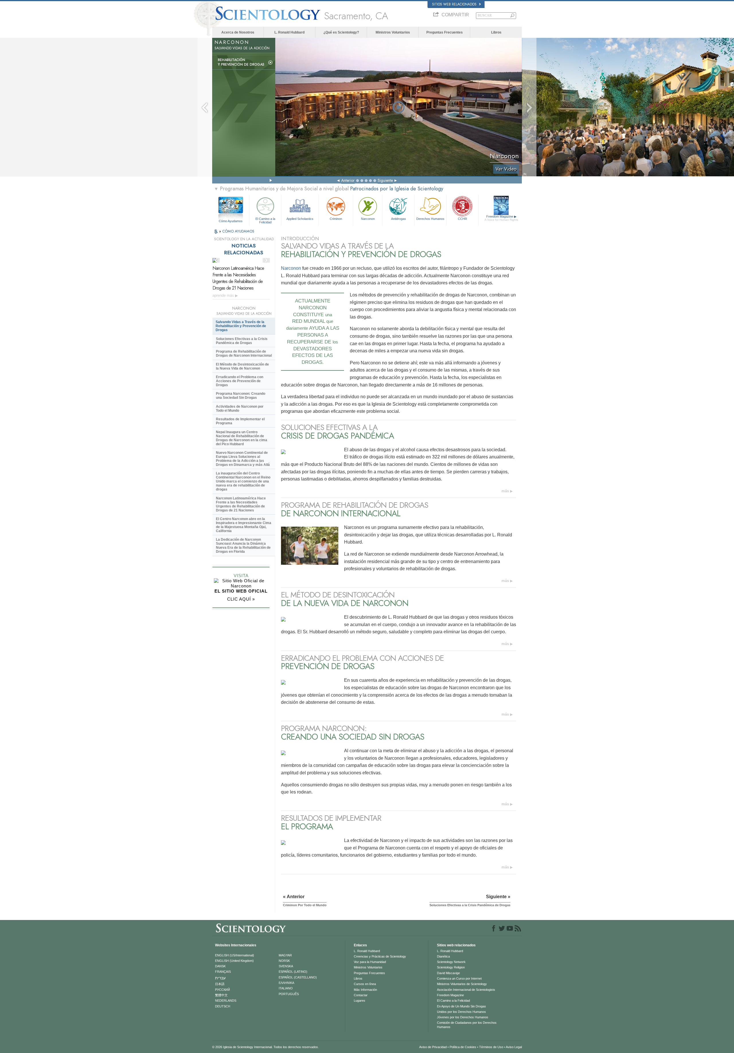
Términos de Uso (491, 1047)
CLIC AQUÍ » (241, 599)
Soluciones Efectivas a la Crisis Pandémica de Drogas (242, 341)
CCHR (462, 218)
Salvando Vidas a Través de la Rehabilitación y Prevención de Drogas (241, 326)
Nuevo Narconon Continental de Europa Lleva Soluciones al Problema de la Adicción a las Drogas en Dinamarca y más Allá (243, 459)
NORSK (284, 960)
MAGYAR (285, 955)
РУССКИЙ (222, 989)
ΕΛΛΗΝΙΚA (286, 982)
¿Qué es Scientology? (341, 32)
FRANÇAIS (223, 971)
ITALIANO (286, 988)
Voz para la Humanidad (370, 962)
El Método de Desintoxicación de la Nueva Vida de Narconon (242, 366)
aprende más (223, 295)
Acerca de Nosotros (237, 32)
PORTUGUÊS (289, 994)
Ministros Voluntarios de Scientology (462, 984)
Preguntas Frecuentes (444, 32)
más (505, 491)
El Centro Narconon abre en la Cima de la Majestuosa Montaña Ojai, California (243, 525)
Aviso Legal (514, 1047)
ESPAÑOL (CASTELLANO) (298, 977)
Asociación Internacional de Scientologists (466, 989)
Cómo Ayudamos (231, 221)
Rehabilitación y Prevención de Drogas (241, 62)
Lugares (359, 1000)
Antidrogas (398, 218)
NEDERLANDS (225, 1000)
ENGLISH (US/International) (234, 955)
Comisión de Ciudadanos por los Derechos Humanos (467, 1024)
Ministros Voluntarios (393, 32)
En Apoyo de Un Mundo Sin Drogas (461, 1006)
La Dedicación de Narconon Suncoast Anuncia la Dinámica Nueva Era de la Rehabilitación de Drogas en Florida (243, 546)
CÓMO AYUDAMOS (238, 231)
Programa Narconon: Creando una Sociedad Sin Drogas (240, 396)
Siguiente (385, 180)
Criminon (336, 218)
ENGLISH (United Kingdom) (234, 960)
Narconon (368, 218)
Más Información (365, 989)
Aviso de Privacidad (433, 1047)
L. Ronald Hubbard (289, 32)
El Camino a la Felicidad (265, 220)
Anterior (348, 180)
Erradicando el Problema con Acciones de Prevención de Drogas (239, 381)
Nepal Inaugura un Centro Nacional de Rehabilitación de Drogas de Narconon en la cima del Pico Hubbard (241, 438)
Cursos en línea (365, 984)
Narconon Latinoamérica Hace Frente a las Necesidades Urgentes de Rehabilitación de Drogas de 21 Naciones (238, 278)
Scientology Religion (451, 967)
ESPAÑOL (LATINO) (293, 971)
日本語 (220, 984)
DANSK (220, 966)
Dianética (443, 956)
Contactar (361, 995)
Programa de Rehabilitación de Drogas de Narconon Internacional (244, 353)
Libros (496, 32)
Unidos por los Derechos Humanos (461, 1011)
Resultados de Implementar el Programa (240, 421)
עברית (220, 978)
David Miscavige (448, 973)
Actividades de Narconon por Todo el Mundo (239, 409)
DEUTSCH (222, 1006)
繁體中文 (221, 995)
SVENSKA (286, 966)
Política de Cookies (463, 1047)
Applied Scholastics (299, 218)
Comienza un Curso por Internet (459, 978)
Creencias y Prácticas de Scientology (380, 956)
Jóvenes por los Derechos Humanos (462, 1017)
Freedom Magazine (501, 218)
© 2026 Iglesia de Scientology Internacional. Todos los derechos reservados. (265, 1047)
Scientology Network (451, 962)
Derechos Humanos (430, 218)
